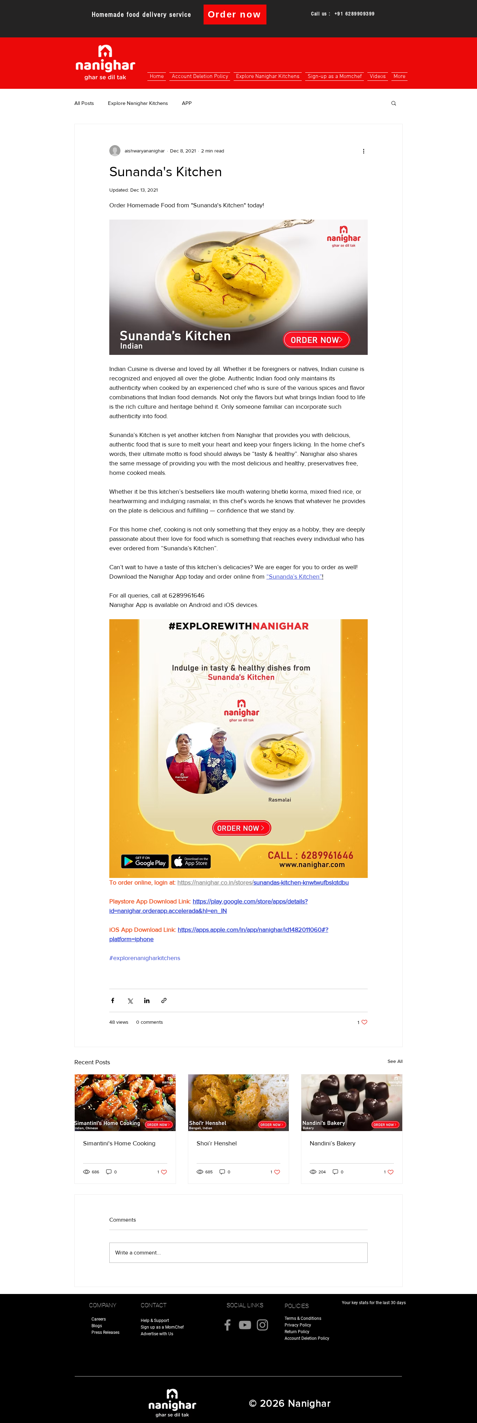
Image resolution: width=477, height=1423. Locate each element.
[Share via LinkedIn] (147, 1000)
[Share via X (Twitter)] (129, 1000)
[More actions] (363, 150)
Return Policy (297, 1331)
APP (187, 103)
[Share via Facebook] (112, 1000)
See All (395, 1061)
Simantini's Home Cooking (119, 1143)
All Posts (84, 103)
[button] (393, 103)
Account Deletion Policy (307, 1338)
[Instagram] (262, 1324)
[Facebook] (227, 1324)
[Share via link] (164, 1000)
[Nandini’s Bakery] (351, 1102)
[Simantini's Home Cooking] (125, 1102)
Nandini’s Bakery (332, 1143)
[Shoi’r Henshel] (238, 1102)
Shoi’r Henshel (217, 1143)
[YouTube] (244, 1324)
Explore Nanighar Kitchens (138, 103)
